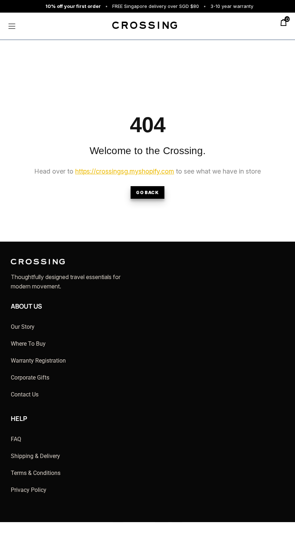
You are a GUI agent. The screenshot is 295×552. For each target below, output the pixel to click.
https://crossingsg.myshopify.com (124, 171)
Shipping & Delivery (35, 456)
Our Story (23, 326)
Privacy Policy (28, 489)
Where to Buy (28, 343)
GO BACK (147, 192)
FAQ (16, 439)
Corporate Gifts (30, 377)
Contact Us (24, 394)
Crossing (132, 24)
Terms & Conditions (35, 473)
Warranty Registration (38, 360)
